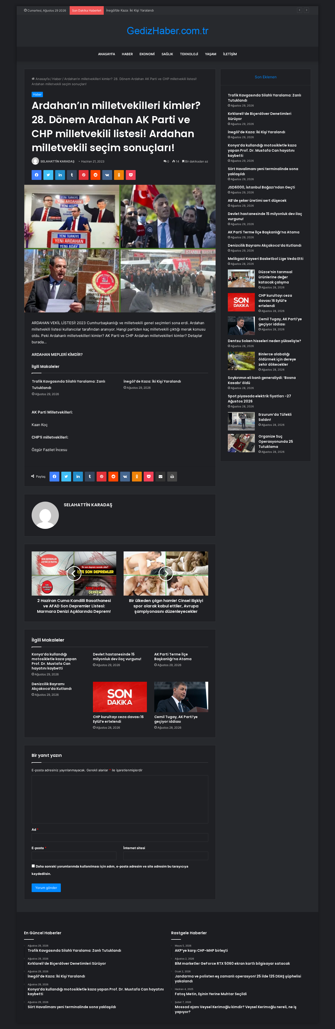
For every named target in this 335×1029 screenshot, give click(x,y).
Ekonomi (147, 54)
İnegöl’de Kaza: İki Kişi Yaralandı (130, 10)
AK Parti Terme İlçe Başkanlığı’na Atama (173, 656)
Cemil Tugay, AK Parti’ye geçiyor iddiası (176, 719)
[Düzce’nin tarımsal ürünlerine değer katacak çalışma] (241, 278)
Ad (35, 829)
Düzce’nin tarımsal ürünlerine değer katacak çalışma (275, 277)
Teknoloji (189, 54)
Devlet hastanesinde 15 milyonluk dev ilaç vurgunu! (117, 656)
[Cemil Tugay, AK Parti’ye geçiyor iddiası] (181, 697)
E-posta (39, 848)
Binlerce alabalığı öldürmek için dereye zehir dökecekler (277, 359)
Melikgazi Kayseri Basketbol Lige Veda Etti (265, 258)
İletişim (230, 54)
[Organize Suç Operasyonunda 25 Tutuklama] (241, 443)
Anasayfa (106, 54)
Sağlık (167, 54)
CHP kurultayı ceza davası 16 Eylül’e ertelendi (118, 719)
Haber (127, 54)
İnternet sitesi (134, 848)
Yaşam (210, 54)
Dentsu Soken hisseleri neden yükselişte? (264, 340)
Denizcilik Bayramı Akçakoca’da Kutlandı (52, 686)
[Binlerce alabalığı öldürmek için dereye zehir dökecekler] (241, 361)
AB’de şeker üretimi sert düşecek (257, 200)
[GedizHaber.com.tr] (167, 31)
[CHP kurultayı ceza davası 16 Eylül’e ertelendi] (120, 697)
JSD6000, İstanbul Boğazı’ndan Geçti (261, 187)
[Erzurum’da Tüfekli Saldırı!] (241, 421)
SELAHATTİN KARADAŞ (57, 161)
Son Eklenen (266, 77)
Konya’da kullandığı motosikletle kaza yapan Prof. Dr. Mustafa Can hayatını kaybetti (54, 661)
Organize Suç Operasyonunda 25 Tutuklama (275, 441)
